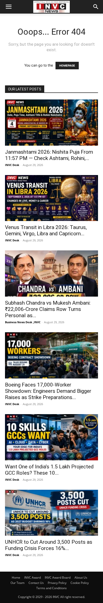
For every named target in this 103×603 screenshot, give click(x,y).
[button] (8, 7)
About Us (80, 577)
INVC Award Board (57, 577)
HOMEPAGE (67, 65)
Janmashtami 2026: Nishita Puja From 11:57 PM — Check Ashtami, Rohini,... (49, 155)
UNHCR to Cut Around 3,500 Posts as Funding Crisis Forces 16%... (48, 545)
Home (16, 577)
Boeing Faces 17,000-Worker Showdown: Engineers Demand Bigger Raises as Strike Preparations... (48, 391)
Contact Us (36, 583)
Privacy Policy (57, 583)
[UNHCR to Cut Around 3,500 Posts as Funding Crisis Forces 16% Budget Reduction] (51, 513)
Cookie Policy (79, 583)
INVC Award (32, 577)
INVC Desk (12, 165)
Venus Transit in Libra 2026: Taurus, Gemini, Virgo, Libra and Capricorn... (46, 230)
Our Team (17, 583)
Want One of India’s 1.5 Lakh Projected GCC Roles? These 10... (49, 470)
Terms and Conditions (51, 588)
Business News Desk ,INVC (22, 322)
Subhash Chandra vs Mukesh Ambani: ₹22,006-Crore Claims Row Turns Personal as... (47, 309)
